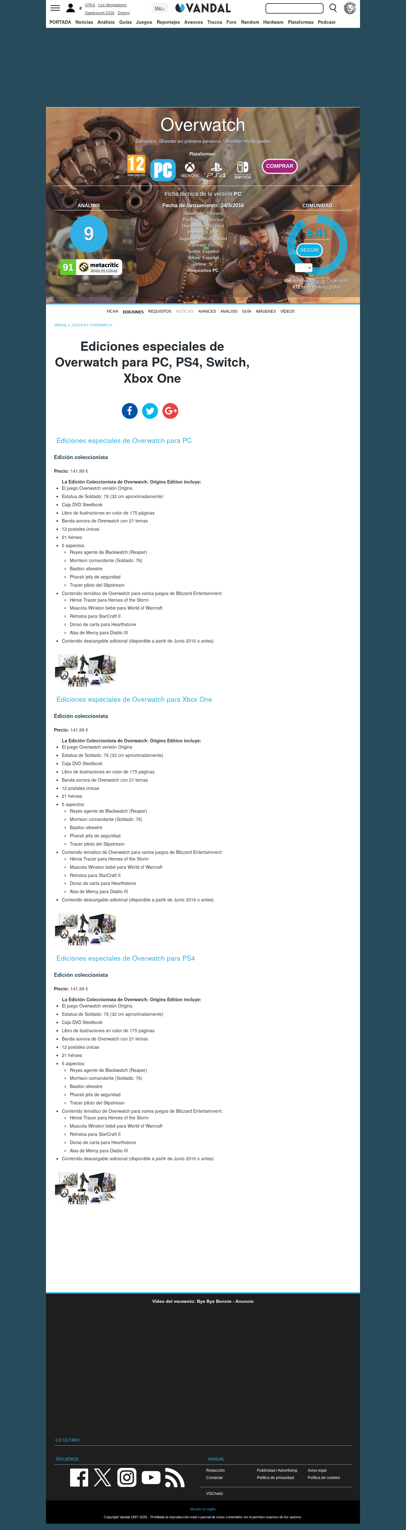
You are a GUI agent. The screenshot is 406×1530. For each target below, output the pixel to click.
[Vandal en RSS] (175, 1477)
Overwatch (203, 123)
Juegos (144, 22)
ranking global (326, 287)
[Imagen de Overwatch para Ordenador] (85, 669)
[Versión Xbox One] (189, 169)
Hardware (273, 22)
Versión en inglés (203, 1509)
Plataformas (301, 22)
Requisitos (159, 311)
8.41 (317, 232)
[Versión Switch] (243, 169)
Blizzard (215, 213)
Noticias (84, 22)
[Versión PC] (163, 170)
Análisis (106, 22)
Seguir (309, 250)
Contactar (214, 1478)
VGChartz (214, 1493)
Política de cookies (324, 1478)
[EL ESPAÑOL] (350, 8)
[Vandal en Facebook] (79, 1477)
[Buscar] (333, 8)
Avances (193, 22)
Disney (124, 13)
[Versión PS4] (216, 169)
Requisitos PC (203, 270)
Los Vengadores (112, 5)
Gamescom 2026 (100, 13)
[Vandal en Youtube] (151, 1477)
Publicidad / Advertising (277, 1470)
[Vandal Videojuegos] (203, 7)
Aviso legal (317, 1470)
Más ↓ (160, 8)
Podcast (327, 22)
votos (317, 282)
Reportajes (168, 22)
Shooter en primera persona (190, 140)
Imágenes (266, 311)
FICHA (112, 311)
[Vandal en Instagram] (127, 1477)
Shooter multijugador (248, 140)
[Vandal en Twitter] (103, 1477)
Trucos (214, 22)
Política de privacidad (275, 1478)
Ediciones (133, 312)
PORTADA (60, 22)
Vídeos (287, 311)
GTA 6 (90, 5)
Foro (231, 22)
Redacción (215, 1470)
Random (250, 22)
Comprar (279, 166)
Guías (125, 22)
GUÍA (246, 311)
